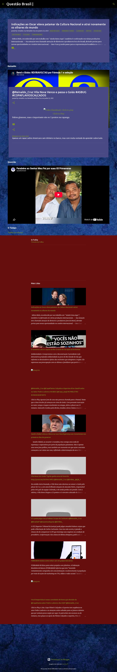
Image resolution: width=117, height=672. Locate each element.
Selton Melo (16, 34)
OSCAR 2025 (97, 31)
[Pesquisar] (113, 4)
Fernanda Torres (68, 31)
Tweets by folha (37, 242)
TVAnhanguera (37, 34)
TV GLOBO (26, 34)
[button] (13, 102)
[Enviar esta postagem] (13, 125)
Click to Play (58, 114)
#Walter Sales (54, 31)
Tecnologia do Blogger (60, 659)
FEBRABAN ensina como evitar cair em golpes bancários (52, 561)
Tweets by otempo (15, 232)
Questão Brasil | (19, 4)
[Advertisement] (58, 263)
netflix (88, 31)
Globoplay (80, 31)
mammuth (65, 664)
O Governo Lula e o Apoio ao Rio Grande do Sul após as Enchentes (55, 349)
